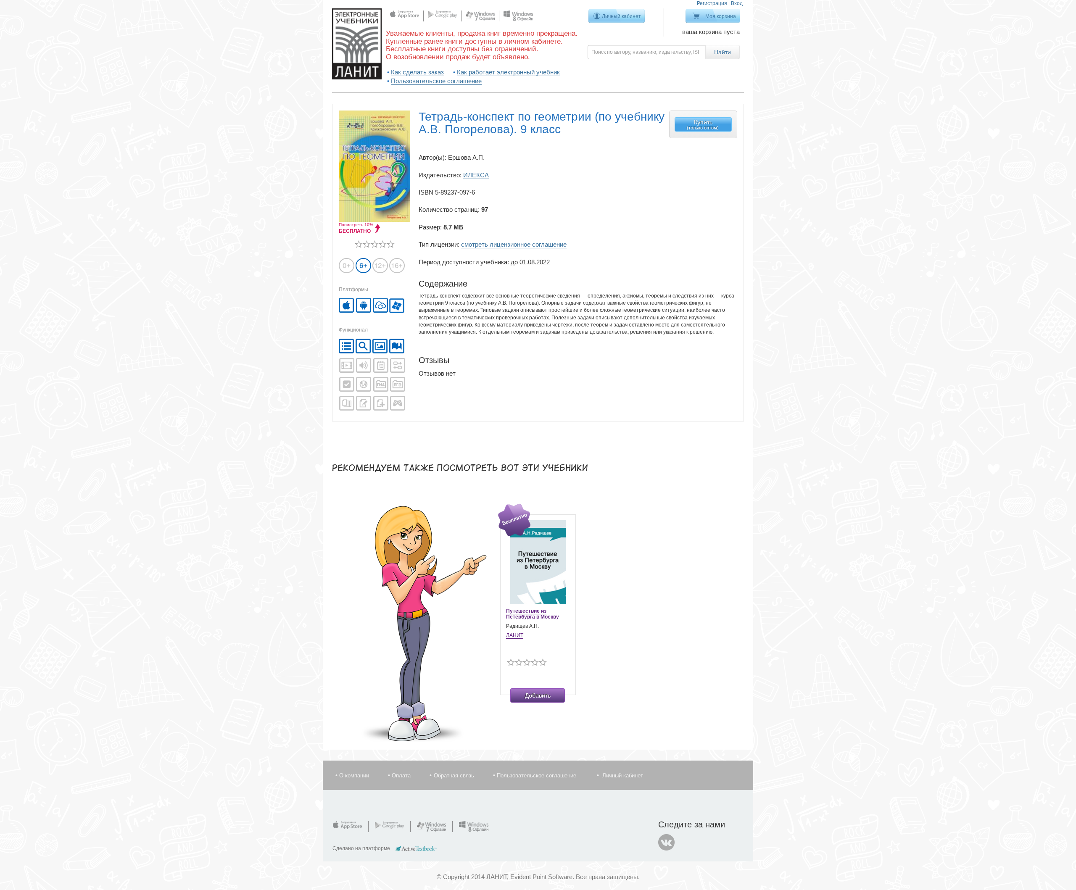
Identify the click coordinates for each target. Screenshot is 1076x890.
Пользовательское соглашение (436, 80)
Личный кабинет (621, 16)
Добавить (538, 695)
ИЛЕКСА (476, 175)
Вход (737, 3)
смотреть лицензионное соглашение (514, 244)
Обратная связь (454, 775)
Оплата (401, 775)
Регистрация (712, 3)
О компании (354, 775)
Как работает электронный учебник (508, 72)
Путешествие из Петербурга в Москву (532, 614)
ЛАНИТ (514, 635)
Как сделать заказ (417, 72)
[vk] (666, 842)
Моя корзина (720, 16)
